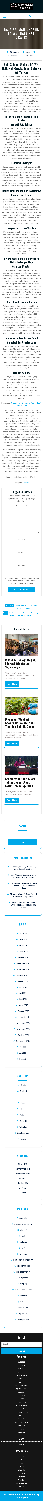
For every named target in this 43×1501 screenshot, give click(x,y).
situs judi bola (23, 1320)
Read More (12, 684)
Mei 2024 (23, 1059)
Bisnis (23, 1085)
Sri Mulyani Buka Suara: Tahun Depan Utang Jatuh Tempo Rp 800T (21, 782)
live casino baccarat (23, 1290)
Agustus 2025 (23, 981)
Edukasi (26, 483)
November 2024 (23, 1029)
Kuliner (23, 1103)
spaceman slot (23, 1174)
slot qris (23, 1254)
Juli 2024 (23, 1047)
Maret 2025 (23, 1005)
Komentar (21, 506)
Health (23, 1097)
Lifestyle (23, 1109)
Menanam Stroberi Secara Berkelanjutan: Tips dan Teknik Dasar (20, 723)
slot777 (22, 1178)
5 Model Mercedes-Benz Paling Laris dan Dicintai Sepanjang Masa (23, 885)
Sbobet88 (22, 1164)
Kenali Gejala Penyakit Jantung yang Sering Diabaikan (23, 868)
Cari (22, 825)
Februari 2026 (23, 957)
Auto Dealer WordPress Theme (20, 1494)
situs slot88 (23, 1308)
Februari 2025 (23, 1011)
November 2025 (23, 969)
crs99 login (22, 1188)
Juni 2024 (23, 1053)
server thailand (23, 1169)
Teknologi (23, 1127)
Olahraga (23, 1115)
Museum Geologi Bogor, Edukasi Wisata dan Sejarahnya (20, 663)
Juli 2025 (23, 987)
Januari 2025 (23, 1017)
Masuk (21, 1444)
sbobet (22, 1193)
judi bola (23, 1296)
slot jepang (23, 1278)
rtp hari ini (23, 1314)
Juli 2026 (23, 933)
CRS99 (23, 1302)
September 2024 (23, 1041)
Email (21, 552)
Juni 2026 (23, 939)
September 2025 (23, 975)
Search (21, 1351)
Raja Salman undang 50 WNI (24, 477)
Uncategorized (23, 1133)
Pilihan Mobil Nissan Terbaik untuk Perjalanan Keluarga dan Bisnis (23, 904)
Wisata (23, 1139)
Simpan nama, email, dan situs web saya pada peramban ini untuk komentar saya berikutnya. (23, 581)
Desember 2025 (23, 963)
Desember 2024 (23, 1023)
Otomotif (23, 1121)
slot (23, 1236)
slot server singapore (23, 1224)
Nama (21, 540)
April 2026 (23, 951)
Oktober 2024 (23, 1035)
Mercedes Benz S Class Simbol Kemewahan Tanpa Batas (23, 895)
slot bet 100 (23, 1183)
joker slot (23, 1218)
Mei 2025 (23, 999)
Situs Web (21, 565)
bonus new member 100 (23, 1260)
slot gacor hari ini (23, 1272)
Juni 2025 (23, 993)
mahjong (23, 1242)
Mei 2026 (23, 945)
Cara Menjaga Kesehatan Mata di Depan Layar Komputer (23, 876)
